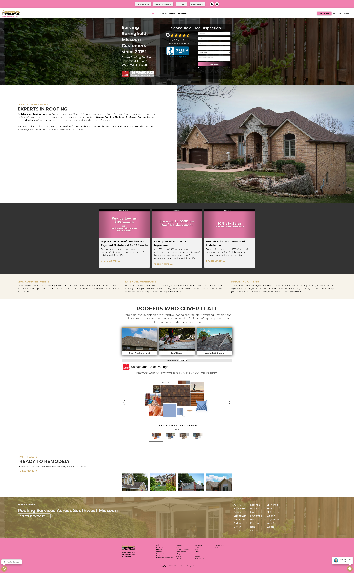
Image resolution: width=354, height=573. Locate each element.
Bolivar (237, 512)
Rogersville (256, 523)
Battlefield (239, 508)
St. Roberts (272, 512)
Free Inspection (214, 64)
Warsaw (271, 515)
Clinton (237, 527)
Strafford (271, 508)
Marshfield (255, 508)
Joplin (237, 530)
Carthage (238, 523)
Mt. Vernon (256, 515)
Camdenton (240, 515)
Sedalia (254, 530)
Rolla (253, 527)
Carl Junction (240, 519)
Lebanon (255, 504)
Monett (254, 512)
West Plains (273, 523)
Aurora (237, 504)
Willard (271, 527)
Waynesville (273, 519)
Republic (255, 519)
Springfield (272, 504)
